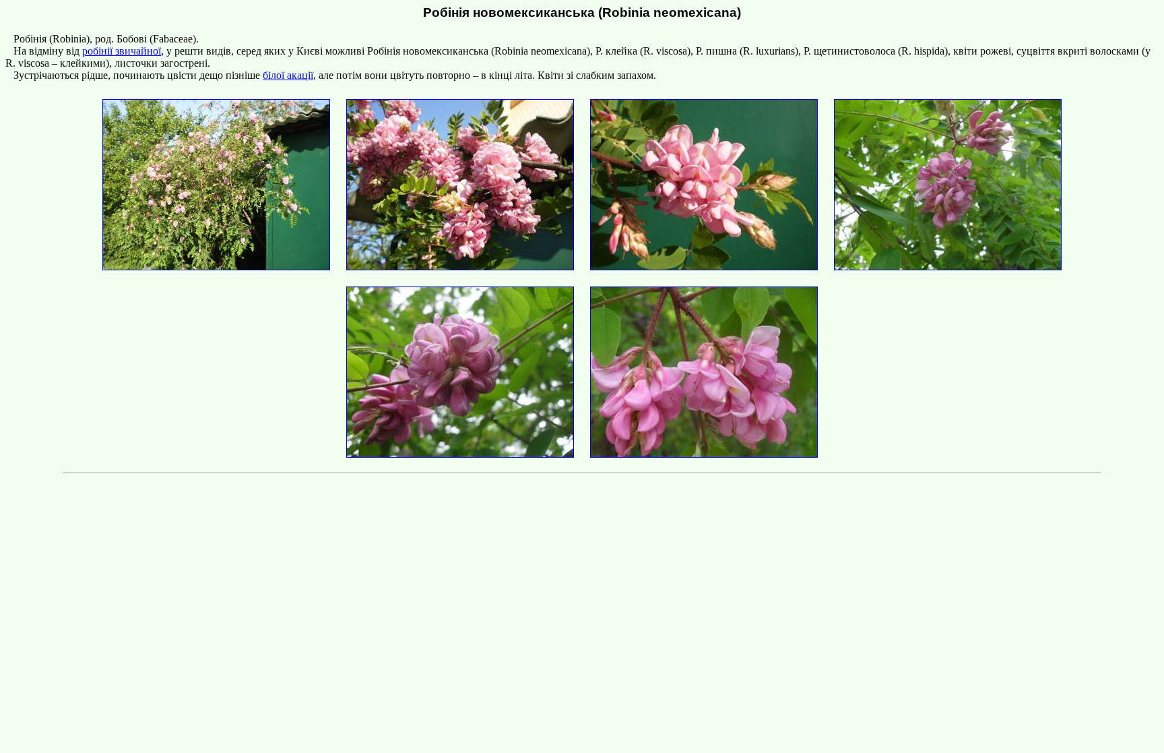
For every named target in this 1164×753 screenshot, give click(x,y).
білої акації (288, 75)
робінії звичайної (121, 51)
